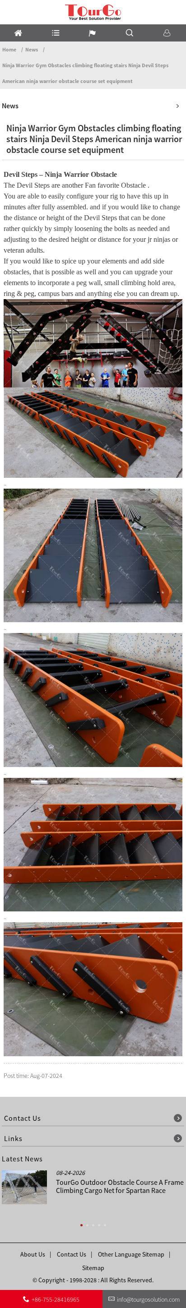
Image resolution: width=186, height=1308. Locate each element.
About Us (32, 1254)
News (31, 49)
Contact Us (71, 1254)
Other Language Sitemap (131, 1254)
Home (9, 49)
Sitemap (93, 1268)
